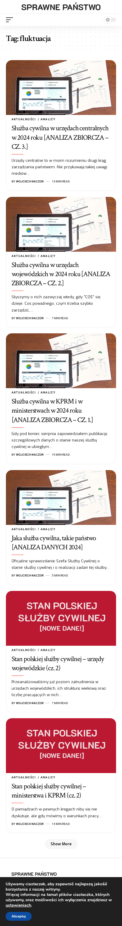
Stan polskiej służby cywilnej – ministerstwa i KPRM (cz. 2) (49, 791)
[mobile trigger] (11, 20)
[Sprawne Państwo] (61, 7)
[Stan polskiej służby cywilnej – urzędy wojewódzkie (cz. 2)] (61, 618)
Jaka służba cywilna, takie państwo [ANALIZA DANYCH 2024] (54, 542)
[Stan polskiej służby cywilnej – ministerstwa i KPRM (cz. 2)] (61, 745)
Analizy (48, 119)
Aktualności (24, 119)
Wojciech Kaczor (30, 181)
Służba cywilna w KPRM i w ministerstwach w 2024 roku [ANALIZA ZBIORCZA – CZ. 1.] (52, 410)
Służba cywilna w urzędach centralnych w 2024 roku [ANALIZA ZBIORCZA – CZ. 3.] (60, 137)
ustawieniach (18, 905)
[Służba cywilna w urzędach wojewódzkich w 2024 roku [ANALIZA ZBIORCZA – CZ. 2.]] (61, 224)
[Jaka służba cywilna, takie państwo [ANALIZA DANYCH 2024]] (61, 497)
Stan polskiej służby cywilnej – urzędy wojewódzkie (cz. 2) (58, 663)
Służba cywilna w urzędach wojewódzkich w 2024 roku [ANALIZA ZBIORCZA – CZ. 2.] (61, 274)
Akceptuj (19, 916)
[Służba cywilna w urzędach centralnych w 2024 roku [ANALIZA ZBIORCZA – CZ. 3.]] (61, 87)
